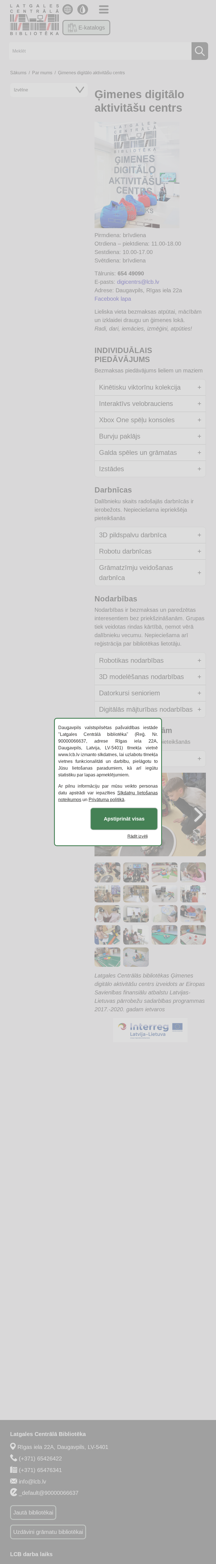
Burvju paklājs (119, 436)
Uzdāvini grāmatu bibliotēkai (48, 1532)
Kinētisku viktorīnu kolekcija (140, 387)
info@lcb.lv (32, 1481)
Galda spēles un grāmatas (138, 452)
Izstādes (111, 469)
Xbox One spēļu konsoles (137, 420)
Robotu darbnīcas (125, 551)
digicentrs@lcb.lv (138, 282)
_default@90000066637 (48, 1493)
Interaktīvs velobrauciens (136, 403)
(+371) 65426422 (40, 1458)
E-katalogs (91, 27)
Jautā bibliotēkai (33, 1512)
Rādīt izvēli (137, 836)
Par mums (42, 72)
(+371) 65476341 (40, 1470)
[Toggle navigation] (103, 9)
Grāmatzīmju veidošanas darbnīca (136, 572)
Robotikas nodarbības (131, 660)
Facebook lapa (112, 299)
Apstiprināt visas (124, 819)
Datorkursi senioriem (129, 693)
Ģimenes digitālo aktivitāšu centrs (91, 72)
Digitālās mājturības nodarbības (146, 709)
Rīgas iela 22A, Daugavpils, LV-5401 (62, 1447)
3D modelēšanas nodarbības (141, 676)
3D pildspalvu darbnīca (132, 535)
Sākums (18, 72)
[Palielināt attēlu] (172, 129)
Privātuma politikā (106, 799)
